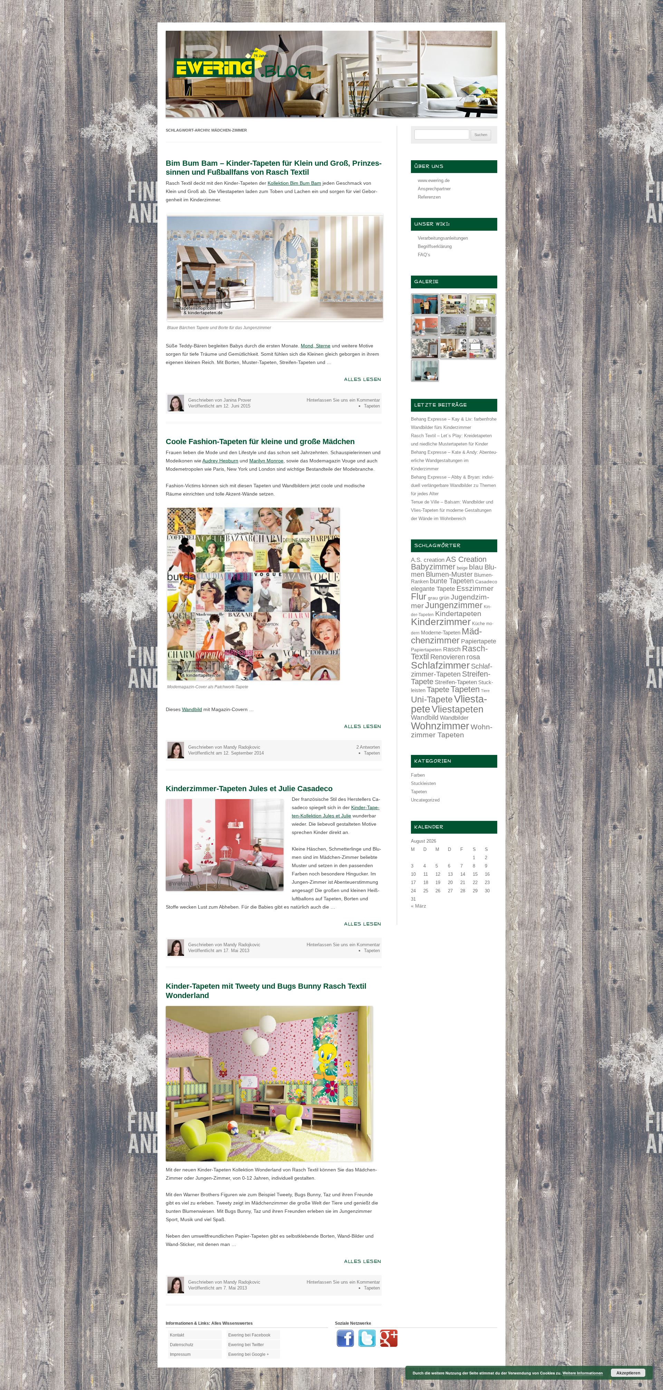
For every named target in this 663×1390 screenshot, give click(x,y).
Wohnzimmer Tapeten (451, 731)
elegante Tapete (433, 588)
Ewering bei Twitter (246, 1344)
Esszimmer (475, 588)
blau (476, 567)
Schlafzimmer (440, 665)
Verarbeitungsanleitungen (443, 238)
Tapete (438, 689)
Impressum (180, 1354)
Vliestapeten (457, 709)
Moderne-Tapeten (440, 632)
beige (462, 568)
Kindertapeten (458, 613)
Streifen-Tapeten (456, 682)
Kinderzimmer (441, 621)
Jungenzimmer (453, 605)
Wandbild (192, 709)
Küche (478, 623)
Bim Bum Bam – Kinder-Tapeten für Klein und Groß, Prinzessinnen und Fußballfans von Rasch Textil (274, 167)
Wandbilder (454, 718)
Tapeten (372, 406)
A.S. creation (427, 560)
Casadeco (486, 581)
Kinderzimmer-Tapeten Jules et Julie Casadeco (249, 788)
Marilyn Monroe (266, 460)
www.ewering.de (434, 180)
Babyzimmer (433, 567)
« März (418, 906)
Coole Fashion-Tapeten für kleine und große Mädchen (260, 441)
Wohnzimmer (440, 725)
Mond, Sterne (315, 345)
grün (444, 598)
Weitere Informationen (583, 1372)
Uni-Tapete (432, 699)
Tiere (485, 691)
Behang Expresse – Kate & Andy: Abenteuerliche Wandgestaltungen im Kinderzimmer (454, 460)
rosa (473, 657)
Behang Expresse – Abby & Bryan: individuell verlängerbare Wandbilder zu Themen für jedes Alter (453, 485)
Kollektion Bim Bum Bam (294, 183)
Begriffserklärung (435, 246)
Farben (418, 775)
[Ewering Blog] (331, 115)
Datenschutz (181, 1344)
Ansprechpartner (434, 188)
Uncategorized (425, 800)
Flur (418, 596)
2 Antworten (368, 747)
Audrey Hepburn (220, 460)
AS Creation (466, 559)
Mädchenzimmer (446, 635)
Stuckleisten (423, 783)
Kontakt (177, 1335)
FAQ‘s (424, 254)
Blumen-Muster (449, 574)
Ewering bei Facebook (249, 1335)
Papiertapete (478, 641)
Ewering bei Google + (248, 1354)
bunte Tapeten (452, 581)
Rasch (452, 649)
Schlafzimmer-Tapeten (451, 670)
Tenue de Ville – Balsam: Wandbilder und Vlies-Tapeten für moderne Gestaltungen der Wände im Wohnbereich (452, 510)
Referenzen (429, 197)
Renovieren (447, 657)
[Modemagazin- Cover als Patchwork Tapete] (253, 678)
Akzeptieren (628, 1373)
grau (433, 598)
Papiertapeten (426, 649)
